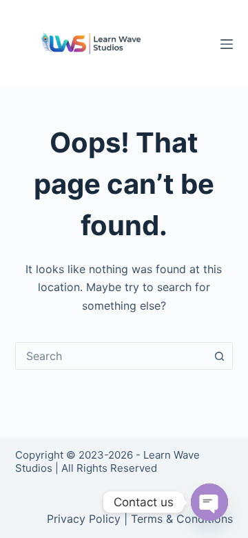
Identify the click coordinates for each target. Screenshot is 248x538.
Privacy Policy (84, 519)
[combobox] (111, 356)
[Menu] (226, 44)
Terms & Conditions (182, 519)
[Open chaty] (209, 502)
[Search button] (219, 356)
